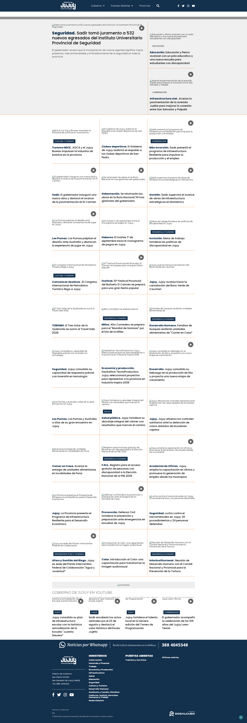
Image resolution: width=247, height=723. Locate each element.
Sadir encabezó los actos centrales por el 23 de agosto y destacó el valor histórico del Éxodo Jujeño (105, 625)
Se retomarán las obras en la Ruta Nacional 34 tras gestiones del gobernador (123, 197)
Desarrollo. (156, 369)
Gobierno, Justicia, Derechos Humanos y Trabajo (103, 696)
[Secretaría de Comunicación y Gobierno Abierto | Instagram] (188, 5)
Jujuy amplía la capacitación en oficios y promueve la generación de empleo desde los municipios (172, 471)
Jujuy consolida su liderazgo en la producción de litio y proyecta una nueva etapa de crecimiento (171, 374)
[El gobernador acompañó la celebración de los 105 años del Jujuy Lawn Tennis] (178, 606)
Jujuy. (153, 282)
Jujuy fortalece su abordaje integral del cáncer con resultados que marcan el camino (123, 421)
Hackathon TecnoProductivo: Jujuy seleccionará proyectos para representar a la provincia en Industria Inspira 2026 (123, 377)
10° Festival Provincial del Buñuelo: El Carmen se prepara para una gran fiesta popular (123, 284)
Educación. (157, 52)
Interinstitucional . (162, 560)
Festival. (107, 281)
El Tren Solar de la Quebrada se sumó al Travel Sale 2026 (73, 329)
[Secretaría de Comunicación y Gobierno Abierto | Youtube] (193, 5)
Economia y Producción (101, 669)
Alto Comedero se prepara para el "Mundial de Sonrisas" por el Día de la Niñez (123, 328)
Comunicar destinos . (66, 282)
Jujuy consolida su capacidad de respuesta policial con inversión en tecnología (73, 372)
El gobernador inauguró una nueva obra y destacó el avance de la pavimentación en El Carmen (74, 198)
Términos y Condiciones (60, 710)
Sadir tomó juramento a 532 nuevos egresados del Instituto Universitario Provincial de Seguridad (97, 38)
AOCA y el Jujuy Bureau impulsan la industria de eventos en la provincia (72, 151)
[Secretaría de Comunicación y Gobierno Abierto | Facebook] (178, 5)
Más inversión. (159, 147)
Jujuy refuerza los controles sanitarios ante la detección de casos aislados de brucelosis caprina (171, 424)
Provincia (144, 5)
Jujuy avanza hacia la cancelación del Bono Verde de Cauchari (169, 285)
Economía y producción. (118, 368)
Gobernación (159, 92)
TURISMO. (58, 325)
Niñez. (106, 324)
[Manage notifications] (241, 717)
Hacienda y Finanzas (99, 663)
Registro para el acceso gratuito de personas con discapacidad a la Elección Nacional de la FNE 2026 (121, 470)
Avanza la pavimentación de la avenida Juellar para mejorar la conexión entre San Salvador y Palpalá (171, 104)
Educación (158, 46)
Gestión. (155, 195)
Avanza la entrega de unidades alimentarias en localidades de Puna (74, 469)
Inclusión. (156, 238)
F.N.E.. (105, 465)
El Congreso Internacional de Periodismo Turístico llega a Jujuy (74, 285)
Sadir (94, 612)
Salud (107, 411)
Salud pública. (111, 418)
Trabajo (92, 666)
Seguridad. (64, 33)
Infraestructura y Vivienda (69, 554)
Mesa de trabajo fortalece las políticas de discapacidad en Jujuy (167, 242)
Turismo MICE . (62, 147)
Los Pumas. (60, 238)
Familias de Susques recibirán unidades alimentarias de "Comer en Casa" (170, 329)
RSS (53, 713)
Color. (106, 559)
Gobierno (96, 5)
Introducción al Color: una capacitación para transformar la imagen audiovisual (123, 563)
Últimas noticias (170, 657)
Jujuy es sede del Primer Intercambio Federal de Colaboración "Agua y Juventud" (73, 566)
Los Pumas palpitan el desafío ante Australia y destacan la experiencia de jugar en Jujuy (74, 242)
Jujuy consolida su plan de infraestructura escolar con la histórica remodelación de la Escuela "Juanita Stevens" (67, 626)
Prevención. (110, 512)
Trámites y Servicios (135, 660)
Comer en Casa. (63, 466)
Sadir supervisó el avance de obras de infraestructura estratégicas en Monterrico (171, 198)
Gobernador (172, 612)
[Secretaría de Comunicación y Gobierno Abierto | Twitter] (183, 5)
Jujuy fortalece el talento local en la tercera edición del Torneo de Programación (141, 623)
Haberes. (108, 237)
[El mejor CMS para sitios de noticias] (178, 713)
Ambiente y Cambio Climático (104, 692)
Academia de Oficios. (164, 466)
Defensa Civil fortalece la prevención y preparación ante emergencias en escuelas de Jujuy (123, 517)
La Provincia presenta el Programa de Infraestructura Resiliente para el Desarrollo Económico (71, 518)
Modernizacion (96, 700)
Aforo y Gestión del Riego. (69, 560)
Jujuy (57, 612)
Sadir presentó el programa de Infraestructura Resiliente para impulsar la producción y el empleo (170, 153)
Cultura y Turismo (64, 141)
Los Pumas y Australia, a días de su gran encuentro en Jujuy (74, 422)
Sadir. (56, 195)
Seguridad (94, 682)
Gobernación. (111, 193)
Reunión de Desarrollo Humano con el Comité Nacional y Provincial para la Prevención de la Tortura (170, 566)
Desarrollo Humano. (163, 325)
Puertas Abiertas (121, 5)
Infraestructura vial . (164, 98)
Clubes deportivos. (114, 146)
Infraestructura (96, 673)
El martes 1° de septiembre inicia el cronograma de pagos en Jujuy (122, 240)
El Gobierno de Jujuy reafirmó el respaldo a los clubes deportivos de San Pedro (122, 152)
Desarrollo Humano (163, 232)
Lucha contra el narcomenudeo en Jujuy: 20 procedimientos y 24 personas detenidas (168, 518)
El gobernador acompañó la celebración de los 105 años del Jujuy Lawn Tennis (178, 623)
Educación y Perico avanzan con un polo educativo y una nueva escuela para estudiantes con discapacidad (171, 58)
